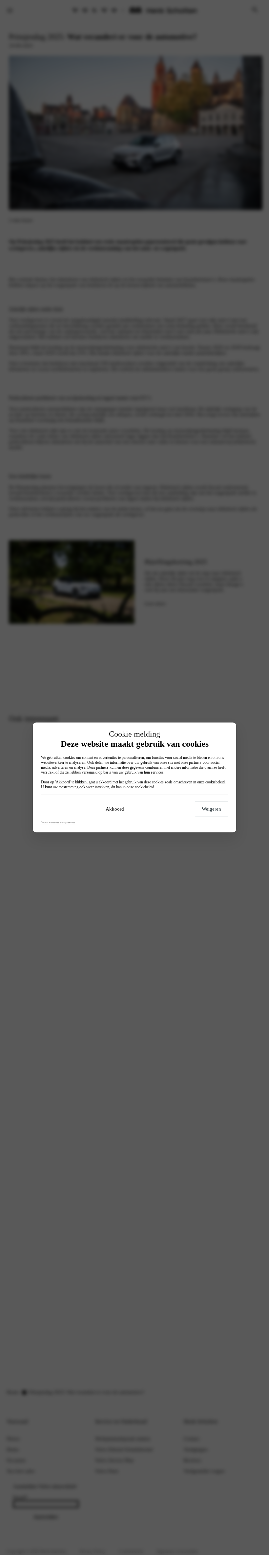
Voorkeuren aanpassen (58, 822)
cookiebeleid (215, 782)
